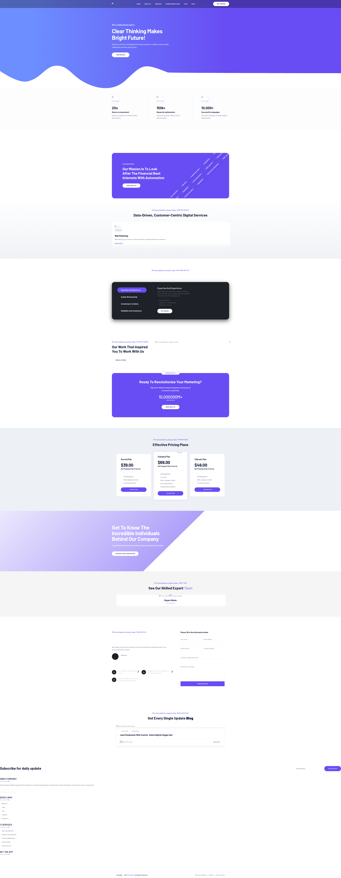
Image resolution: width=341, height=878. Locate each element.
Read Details (119, 243)
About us (147, 4)
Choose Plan (133, 489)
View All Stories (120, 360)
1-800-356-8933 (128, 658)
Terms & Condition (200, 875)
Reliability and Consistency (131, 311)
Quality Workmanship (129, 297)
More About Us (131, 185)
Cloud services (6, 846)
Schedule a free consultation (125, 553)
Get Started (221, 4)
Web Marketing (121, 236)
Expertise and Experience (131, 290)
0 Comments (135, 731)
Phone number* (185, 648)
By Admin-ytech (127, 742)
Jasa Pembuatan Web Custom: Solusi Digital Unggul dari (146, 735)
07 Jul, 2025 (124, 731)
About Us (4, 803)
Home (138, 4)
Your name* (184, 639)
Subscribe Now (332, 768)
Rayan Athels (170, 600)
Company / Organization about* (189, 657)
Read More (216, 742)
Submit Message (202, 684)
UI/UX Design (6, 842)
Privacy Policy (220, 875)
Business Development (9, 834)
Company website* (209, 648)
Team (185, 4)
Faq (3, 811)
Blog (193, 4)
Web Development (7, 831)
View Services (120, 55)
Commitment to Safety (130, 304)
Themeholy (131, 875)
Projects (4, 815)
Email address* (208, 639)
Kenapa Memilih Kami (173, 4)
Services (158, 4)
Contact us (5, 818)
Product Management (8, 838)
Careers (211, 875)
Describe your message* (187, 666)
